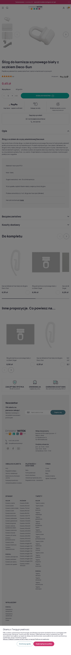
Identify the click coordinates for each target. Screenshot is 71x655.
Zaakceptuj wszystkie (44, 644)
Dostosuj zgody (25, 644)
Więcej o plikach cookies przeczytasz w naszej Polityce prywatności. (26, 639)
